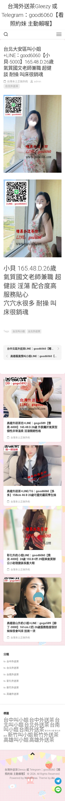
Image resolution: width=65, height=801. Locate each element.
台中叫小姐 (16, 720)
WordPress (30, 778)
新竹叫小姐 (20, 735)
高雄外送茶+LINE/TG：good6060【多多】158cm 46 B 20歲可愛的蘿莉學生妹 (31, 493)
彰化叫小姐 (49, 731)
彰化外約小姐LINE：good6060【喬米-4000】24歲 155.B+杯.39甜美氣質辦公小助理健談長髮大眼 (31, 559)
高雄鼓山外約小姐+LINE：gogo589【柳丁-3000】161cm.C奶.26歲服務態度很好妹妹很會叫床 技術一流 (32, 627)
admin (37, 81)
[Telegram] (58, 780)
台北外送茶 (11, 86)
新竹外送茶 (13, 687)
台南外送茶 (13, 674)
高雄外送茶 (13, 694)
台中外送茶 (13, 661)
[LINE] (58, 789)
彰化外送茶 (13, 680)
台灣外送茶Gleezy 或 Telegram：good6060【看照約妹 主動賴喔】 (32, 15)
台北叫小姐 (19, 331)
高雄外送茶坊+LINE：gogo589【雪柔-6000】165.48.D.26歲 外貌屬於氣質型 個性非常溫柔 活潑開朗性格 (32, 427)
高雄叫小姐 (16, 740)
